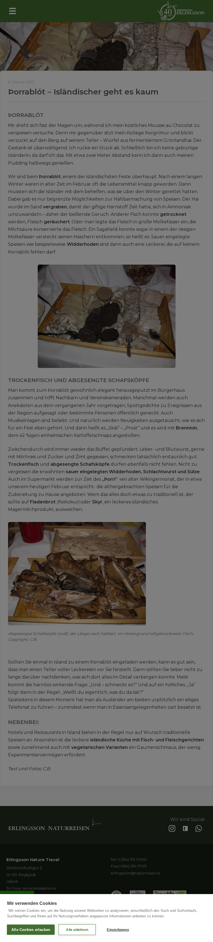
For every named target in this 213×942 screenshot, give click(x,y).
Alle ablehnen (77, 930)
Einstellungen (118, 930)
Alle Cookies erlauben (30, 930)
